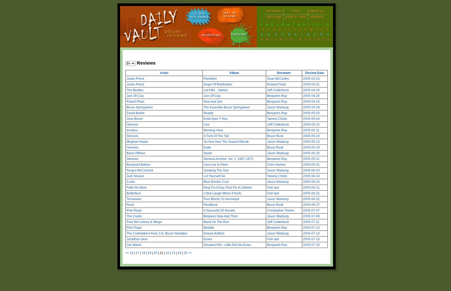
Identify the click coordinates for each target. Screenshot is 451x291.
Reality (208, 113)
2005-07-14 (311, 233)
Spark (208, 153)
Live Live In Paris (216, 164)
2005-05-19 (311, 147)
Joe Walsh (134, 245)
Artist (164, 73)
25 (185, 253)
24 (179, 253)
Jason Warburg (278, 107)
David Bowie (136, 113)
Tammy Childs (277, 119)
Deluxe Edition (214, 233)
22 (167, 253)
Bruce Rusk (275, 136)
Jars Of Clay (135, 96)
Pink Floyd (134, 210)
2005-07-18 (311, 245)
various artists (296, 40)
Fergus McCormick (140, 170)
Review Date (314, 73)
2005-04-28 (311, 107)
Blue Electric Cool (216, 182)
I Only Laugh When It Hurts (222, 193)
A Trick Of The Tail (216, 136)
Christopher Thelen (280, 210)
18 (143, 253)
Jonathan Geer (137, 239)
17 (137, 253)
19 (149, 253)
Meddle (209, 228)
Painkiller (210, 79)
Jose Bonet (135, 119)
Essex (208, 239)
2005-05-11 (311, 130)
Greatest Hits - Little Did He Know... (228, 245)
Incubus (132, 130)
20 (155, 253)
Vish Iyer (273, 187)
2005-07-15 (311, 239)
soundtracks (297, 35)
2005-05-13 (311, 136)
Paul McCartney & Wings (144, 222)
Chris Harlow (276, 164)
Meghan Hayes (137, 142)
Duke (207, 147)
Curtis (131, 182)
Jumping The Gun (216, 170)
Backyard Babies (139, 164)
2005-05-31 (311, 159)
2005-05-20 (311, 153)
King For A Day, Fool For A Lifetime (228, 187)
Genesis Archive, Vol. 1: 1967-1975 (228, 159)
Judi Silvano (135, 176)
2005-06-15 (311, 182)
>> (190, 253)
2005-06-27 (311, 205)
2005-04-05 (311, 90)
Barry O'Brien (136, 153)
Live (207, 124)
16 (131, 253)
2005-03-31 (311, 84)
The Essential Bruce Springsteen (227, 107)
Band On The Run (216, 222)
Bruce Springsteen (140, 107)
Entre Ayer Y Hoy (216, 119)
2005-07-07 (311, 210)
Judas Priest (135, 79)
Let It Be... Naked (216, 90)
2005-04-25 (311, 101)
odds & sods (296, 17)
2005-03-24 (311, 79)
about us (317, 11)
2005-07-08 (311, 216)
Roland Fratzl (276, 84)
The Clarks (134, 216)
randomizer (211, 36)
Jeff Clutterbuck (278, 90)
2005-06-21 (311, 187)
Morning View (213, 130)
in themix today (199, 16)
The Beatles (135, 90)
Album (234, 73)
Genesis (132, 124)
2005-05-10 (311, 124)
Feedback (211, 205)
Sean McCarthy (278, 79)
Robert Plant (135, 101)
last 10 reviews (230, 15)
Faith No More (137, 187)
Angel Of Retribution (218, 84)
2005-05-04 (311, 119)
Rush (130, 205)
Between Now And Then (221, 216)
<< (127, 253)
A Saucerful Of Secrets (219, 210)
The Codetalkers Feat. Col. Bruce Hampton (157, 233)
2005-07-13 (311, 228)
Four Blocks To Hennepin (221, 199)
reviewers (274, 11)
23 (173, 253)
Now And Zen (213, 101)
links (296, 11)
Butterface (134, 193)
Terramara (134, 199)
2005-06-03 (311, 170)
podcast (316, 17)
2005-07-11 (311, 222)
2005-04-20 (311, 96)
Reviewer (284, 73)
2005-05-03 (311, 113)
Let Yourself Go (214, 176)
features (239, 35)
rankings (274, 17)
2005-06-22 (311, 199)
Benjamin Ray (277, 96)
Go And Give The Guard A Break (226, 142)
